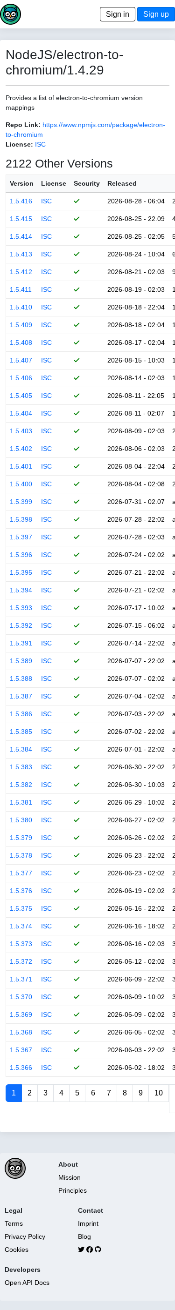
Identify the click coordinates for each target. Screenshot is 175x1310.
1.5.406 (21, 378)
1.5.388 (21, 678)
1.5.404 (21, 413)
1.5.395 (21, 572)
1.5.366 (21, 1067)
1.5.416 (21, 201)
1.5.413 (21, 254)
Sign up (156, 14)
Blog (84, 1236)
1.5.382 (21, 784)
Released (122, 183)
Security (87, 183)
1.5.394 (21, 590)
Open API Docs (27, 1282)
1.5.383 (21, 767)
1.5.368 (21, 1032)
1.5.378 (21, 855)
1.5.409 (21, 325)
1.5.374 (21, 926)
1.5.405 (21, 395)
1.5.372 (21, 961)
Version (22, 183)
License (53, 183)
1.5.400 (21, 484)
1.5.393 (21, 607)
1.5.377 (21, 873)
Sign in (117, 14)
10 (158, 1093)
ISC (40, 144)
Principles (72, 1190)
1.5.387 (21, 696)
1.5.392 (21, 625)
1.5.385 (21, 731)
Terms (14, 1223)
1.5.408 (21, 342)
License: (19, 144)
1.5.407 (21, 360)
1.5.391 (21, 643)
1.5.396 (21, 554)
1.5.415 (21, 218)
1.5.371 (21, 979)
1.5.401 (21, 466)
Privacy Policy (25, 1236)
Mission (69, 1177)
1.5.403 (21, 431)
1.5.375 (21, 908)
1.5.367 (21, 1050)
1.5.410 (21, 307)
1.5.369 (21, 1014)
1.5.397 (21, 537)
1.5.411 (21, 289)
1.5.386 (21, 714)
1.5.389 (21, 661)
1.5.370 (21, 997)
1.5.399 (21, 501)
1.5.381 (21, 802)
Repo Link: (23, 124)
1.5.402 (21, 448)
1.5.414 (21, 236)
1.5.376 (21, 890)
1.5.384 (21, 749)
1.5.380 (21, 820)
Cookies (16, 1249)
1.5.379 (21, 837)
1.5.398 (21, 519)
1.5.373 (21, 943)
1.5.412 (21, 271)
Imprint (88, 1223)
